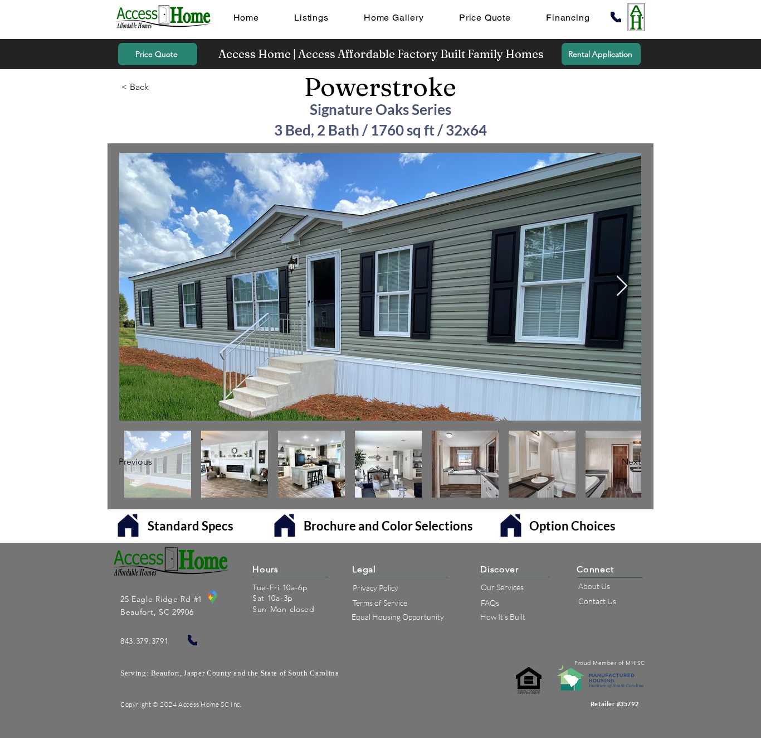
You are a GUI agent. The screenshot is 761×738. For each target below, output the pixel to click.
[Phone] (616, 17)
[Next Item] (622, 286)
